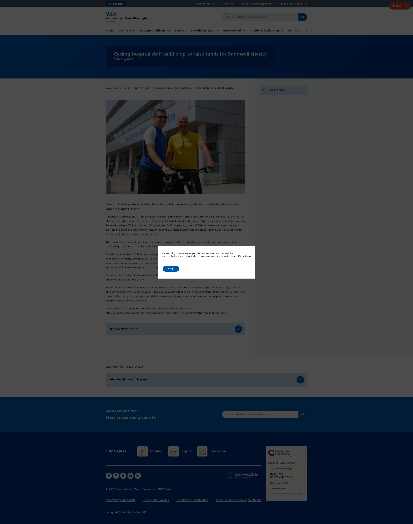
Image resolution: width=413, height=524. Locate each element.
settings (247, 256)
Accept (170, 269)
